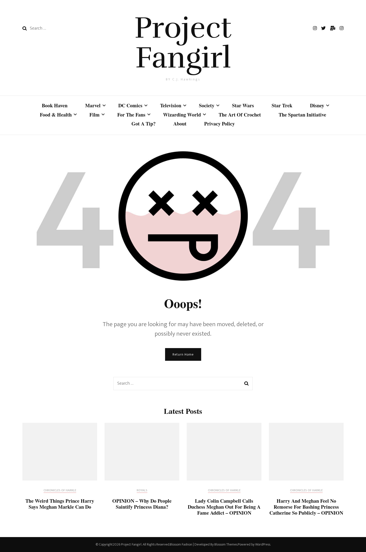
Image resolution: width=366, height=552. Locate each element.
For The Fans (131, 114)
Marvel (93, 105)
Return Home (183, 354)
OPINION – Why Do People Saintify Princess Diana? (142, 503)
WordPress (262, 544)
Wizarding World (182, 114)
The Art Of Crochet (240, 114)
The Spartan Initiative (302, 114)
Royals (142, 491)
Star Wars (243, 105)
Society (206, 105)
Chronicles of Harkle (60, 491)
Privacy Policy (219, 123)
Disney (317, 105)
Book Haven (54, 105)
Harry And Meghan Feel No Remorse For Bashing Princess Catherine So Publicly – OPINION (306, 506)
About (179, 123)
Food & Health (56, 114)
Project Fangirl (183, 42)
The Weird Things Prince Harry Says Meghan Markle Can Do (59, 503)
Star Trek (282, 105)
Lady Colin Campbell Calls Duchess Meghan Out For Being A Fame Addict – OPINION (224, 506)
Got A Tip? (143, 123)
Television (170, 105)
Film (94, 114)
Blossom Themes (225, 544)
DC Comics (130, 105)
